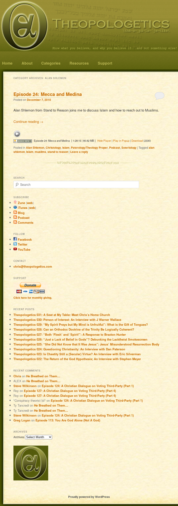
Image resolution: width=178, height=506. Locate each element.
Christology (53, 147)
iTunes (22, 207)
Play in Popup (121, 140)
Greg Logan (21, 420)
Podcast (114, 147)
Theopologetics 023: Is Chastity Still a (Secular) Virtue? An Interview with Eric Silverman (77, 354)
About (27, 63)
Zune (21, 202)
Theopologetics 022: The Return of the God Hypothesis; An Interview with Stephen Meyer (77, 359)
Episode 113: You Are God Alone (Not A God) (67, 420)
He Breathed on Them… (43, 376)
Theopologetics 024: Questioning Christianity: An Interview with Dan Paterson (69, 349)
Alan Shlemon (35, 147)
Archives (18, 437)
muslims (40, 152)
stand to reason (58, 152)
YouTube (23, 249)
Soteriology (129, 147)
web (30, 202)
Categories (50, 63)
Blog (21, 212)
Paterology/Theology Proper (89, 147)
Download (137, 140)
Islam (66, 147)
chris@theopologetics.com (32, 266)
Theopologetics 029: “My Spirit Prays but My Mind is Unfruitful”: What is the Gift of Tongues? (80, 324)
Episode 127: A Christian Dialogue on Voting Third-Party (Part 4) (70, 390)
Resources (79, 63)
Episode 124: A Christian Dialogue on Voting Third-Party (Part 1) (88, 386)
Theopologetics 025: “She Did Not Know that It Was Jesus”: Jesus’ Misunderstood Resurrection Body (86, 344)
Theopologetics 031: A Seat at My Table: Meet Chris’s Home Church (61, 314)
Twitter (22, 244)
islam (29, 152)
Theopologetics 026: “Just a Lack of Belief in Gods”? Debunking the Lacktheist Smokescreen (80, 339)
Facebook (24, 239)
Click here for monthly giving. (32, 298)
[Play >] (17, 134)
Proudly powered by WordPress (89, 497)
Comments (25, 222)
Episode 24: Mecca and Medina (47, 94)
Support (105, 63)
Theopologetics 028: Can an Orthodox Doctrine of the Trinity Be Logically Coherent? (73, 329)
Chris (17, 376)
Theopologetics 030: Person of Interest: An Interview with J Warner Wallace (67, 319)
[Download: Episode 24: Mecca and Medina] (22, 140)
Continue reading (28, 121)
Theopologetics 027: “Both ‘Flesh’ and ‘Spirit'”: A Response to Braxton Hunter (69, 334)
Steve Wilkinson (25, 386)
